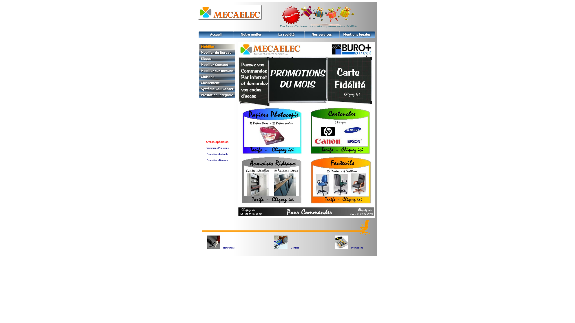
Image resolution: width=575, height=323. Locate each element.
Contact (295, 248)
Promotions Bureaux (217, 160)
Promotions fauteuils (217, 154)
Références (228, 248)
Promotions (357, 248)
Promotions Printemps (217, 148)
